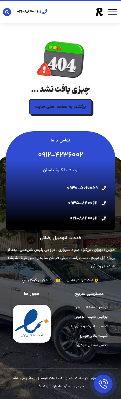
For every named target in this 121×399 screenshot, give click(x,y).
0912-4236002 (60, 155)
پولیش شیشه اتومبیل (91, 317)
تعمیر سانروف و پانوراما (89, 326)
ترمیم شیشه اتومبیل (92, 307)
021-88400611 (29, 12)
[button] (7, 12)
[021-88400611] (44, 11)
